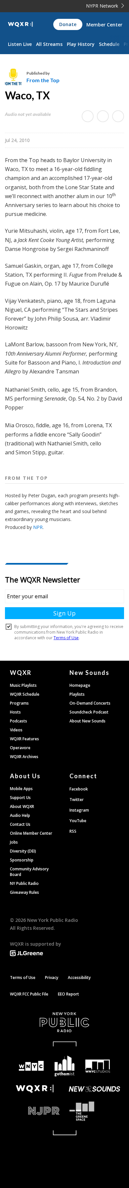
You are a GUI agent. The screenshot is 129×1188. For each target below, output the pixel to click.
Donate (67, 24)
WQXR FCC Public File (29, 994)
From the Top (43, 80)
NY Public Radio (24, 883)
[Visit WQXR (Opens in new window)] (34, 1089)
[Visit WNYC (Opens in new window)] (31, 1066)
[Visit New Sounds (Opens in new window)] (94, 1089)
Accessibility (79, 977)
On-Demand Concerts (89, 703)
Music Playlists (23, 685)
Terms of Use (22, 977)
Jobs (14, 842)
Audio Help (20, 815)
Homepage (79, 685)
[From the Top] (15, 77)
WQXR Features (24, 739)
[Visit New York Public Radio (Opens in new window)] (64, 1022)
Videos (16, 730)
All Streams (49, 44)
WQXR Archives (24, 756)
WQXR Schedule (24, 694)
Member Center (104, 24)
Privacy (51, 977)
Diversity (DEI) (23, 851)
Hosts (15, 712)
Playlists (77, 694)
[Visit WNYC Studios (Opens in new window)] (97, 1066)
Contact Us (20, 824)
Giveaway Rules (24, 892)
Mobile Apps (21, 788)
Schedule (109, 44)
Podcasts (18, 721)
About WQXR (22, 806)
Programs (19, 703)
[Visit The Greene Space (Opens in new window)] (94, 1111)
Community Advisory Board (29, 871)
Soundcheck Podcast (88, 712)
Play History (81, 44)
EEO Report (68, 994)
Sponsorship (21, 860)
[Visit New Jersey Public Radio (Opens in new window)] (34, 1111)
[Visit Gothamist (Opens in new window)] (64, 1066)
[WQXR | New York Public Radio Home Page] (20, 24)
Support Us (20, 797)
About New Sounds (87, 721)
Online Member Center (31, 833)
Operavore (20, 748)
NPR (38, 527)
